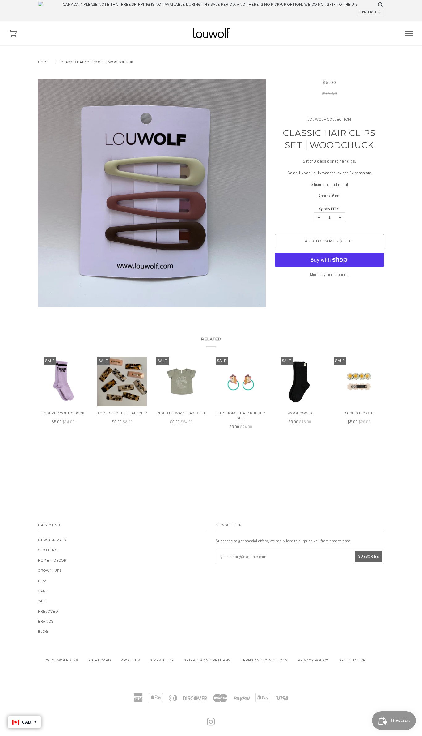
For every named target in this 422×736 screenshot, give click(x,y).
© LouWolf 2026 (62, 660)
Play (42, 581)
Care (43, 591)
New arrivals (52, 540)
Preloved (48, 611)
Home (43, 62)
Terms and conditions (264, 660)
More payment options (329, 274)
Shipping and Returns (207, 660)
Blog (43, 631)
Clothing (48, 550)
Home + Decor (52, 560)
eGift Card (99, 660)
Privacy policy (313, 660)
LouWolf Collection (329, 119)
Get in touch (352, 660)
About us (130, 660)
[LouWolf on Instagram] (211, 723)
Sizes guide (162, 660)
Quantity (329, 209)
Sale (42, 601)
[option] (152, 193)
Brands (45, 621)
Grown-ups (50, 570)
